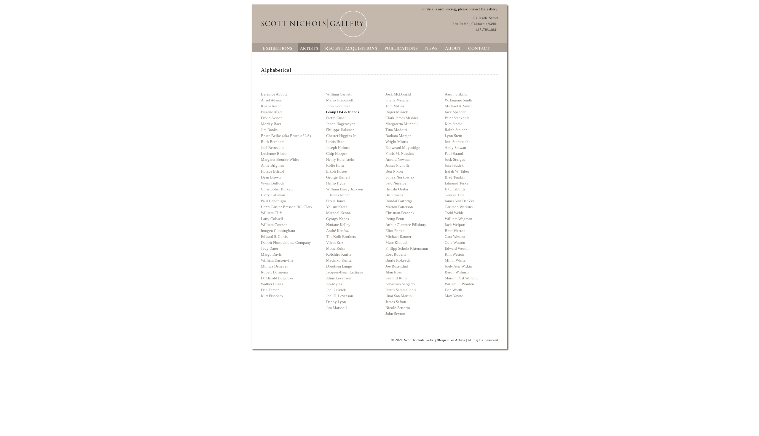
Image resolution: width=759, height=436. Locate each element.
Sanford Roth (396, 278)
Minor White (455, 260)
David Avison (272, 118)
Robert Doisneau (274, 272)
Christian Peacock (399, 213)
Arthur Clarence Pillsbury (405, 224)
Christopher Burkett (277, 189)
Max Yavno (454, 296)
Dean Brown (271, 177)
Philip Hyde (335, 183)
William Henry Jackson (344, 189)
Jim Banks (269, 130)
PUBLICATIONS (401, 48)
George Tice (454, 195)
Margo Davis (271, 254)
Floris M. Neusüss (399, 153)
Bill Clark (304, 207)
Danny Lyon (336, 302)
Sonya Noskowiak (399, 177)
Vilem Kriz (334, 242)
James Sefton (395, 302)
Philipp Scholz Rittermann (406, 248)
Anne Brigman (272, 165)
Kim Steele (453, 124)
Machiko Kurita (339, 260)
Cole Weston (455, 242)
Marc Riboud (396, 242)
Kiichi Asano (271, 106)
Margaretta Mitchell (401, 124)
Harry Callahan (273, 195)
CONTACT (479, 48)
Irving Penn (394, 219)
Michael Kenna (338, 213)
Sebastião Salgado (400, 284)
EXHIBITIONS (278, 48)
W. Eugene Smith (458, 100)
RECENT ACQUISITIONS (351, 48)
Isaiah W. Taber (457, 171)
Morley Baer (271, 124)
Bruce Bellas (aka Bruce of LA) (286, 135)
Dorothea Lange (339, 266)
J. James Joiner (338, 195)
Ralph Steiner (456, 130)
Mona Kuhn (335, 248)
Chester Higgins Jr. (341, 135)
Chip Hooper (336, 153)
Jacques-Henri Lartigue (344, 272)
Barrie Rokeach (397, 260)
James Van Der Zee (460, 201)
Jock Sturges (455, 159)
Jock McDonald (398, 94)
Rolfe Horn (335, 165)
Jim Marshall (336, 307)
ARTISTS (309, 48)
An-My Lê (334, 284)
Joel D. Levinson (339, 296)
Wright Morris (396, 141)
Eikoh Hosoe (336, 171)
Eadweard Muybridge (402, 147)
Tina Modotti (396, 130)
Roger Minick (396, 112)
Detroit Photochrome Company (286, 242)
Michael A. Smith (459, 106)
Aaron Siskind (456, 94)
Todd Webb (454, 213)
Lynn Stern (453, 135)
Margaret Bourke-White (280, 159)
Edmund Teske (456, 183)
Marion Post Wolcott (461, 278)
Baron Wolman (457, 272)
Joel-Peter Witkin (458, 266)
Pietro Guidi (336, 118)
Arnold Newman (398, 159)
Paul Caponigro (273, 201)
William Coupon (274, 224)
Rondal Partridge (399, 201)
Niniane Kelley (338, 224)
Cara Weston (455, 236)
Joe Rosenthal (396, 266)
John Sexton (395, 313)
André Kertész (337, 230)
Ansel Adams (271, 100)
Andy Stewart (455, 147)
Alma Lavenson (338, 278)
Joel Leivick (336, 290)
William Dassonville (277, 260)
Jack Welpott (455, 224)
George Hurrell (338, 177)
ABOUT (453, 48)
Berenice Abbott (274, 94)
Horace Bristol (272, 171)
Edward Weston (457, 248)
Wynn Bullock (272, 183)
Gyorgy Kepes (337, 219)
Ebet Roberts (395, 254)
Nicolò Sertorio (397, 307)
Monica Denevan (274, 266)
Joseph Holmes (338, 147)
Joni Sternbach (456, 141)
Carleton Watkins (459, 207)
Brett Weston (455, 230)
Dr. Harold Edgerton (277, 278)
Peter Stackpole (457, 118)
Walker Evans (272, 284)
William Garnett (339, 94)
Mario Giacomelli (340, 100)
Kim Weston (454, 254)
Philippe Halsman (340, 130)
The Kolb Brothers (341, 236)
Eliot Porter (394, 230)
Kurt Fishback (272, 296)
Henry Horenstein (340, 159)
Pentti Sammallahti (400, 290)
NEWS (431, 48)
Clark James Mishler (401, 118)
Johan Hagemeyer (340, 124)
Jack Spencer (455, 112)
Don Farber (270, 290)
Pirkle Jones (335, 201)
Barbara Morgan (398, 135)
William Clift (271, 213)
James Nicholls (397, 165)
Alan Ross (393, 272)
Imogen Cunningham (278, 230)
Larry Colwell (272, 219)
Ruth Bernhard (273, 141)
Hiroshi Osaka (396, 189)
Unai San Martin (398, 296)
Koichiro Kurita (338, 254)
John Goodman (338, 106)
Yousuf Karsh (336, 207)
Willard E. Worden (459, 284)
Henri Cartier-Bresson (278, 207)
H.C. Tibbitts (455, 189)
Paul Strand (454, 153)
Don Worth (453, 290)
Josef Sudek (454, 165)
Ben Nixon (394, 171)
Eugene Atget (272, 112)
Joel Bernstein (272, 147)
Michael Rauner (398, 236)
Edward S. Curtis (274, 236)
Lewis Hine (335, 141)
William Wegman (458, 219)
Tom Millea (394, 106)
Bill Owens (394, 195)
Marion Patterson (399, 207)
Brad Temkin (455, 177)
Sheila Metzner (397, 100)
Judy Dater (269, 248)
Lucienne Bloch (274, 153)
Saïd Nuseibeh (397, 183)
